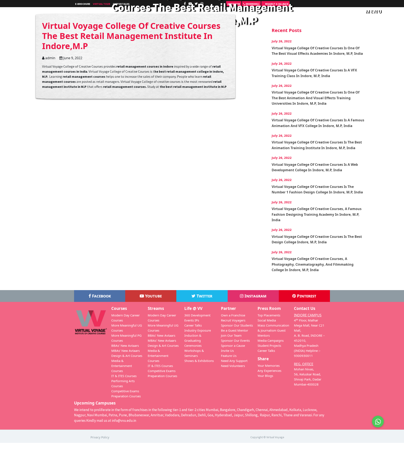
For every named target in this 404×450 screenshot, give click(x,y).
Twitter (203, 296)
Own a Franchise (233, 315)
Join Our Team (231, 335)
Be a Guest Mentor (234, 330)
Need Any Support (234, 361)
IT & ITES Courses (124, 376)
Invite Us (227, 350)
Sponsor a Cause (233, 345)
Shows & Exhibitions (199, 361)
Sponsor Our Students (237, 325)
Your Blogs (265, 376)
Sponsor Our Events (235, 340)
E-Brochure (82, 3)
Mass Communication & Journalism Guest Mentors (273, 330)
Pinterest (306, 296)
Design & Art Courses (126, 356)
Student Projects (269, 345)
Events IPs (191, 320)
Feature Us (229, 356)
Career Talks (193, 325)
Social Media (267, 320)
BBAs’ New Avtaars (125, 345)
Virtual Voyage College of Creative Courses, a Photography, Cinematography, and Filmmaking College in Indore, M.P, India (313, 264)
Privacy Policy (99, 437)
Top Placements (269, 315)
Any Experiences (269, 370)
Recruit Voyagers (233, 320)
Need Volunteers (233, 366)
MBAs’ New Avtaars (125, 350)
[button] (378, 419)
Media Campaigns (271, 340)
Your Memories (269, 365)
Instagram (254, 296)
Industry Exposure (197, 330)
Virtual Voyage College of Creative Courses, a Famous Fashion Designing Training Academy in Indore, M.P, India (316, 214)
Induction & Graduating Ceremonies (193, 340)
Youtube (153, 296)
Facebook (101, 296)
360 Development (197, 315)
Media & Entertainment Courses (121, 366)
